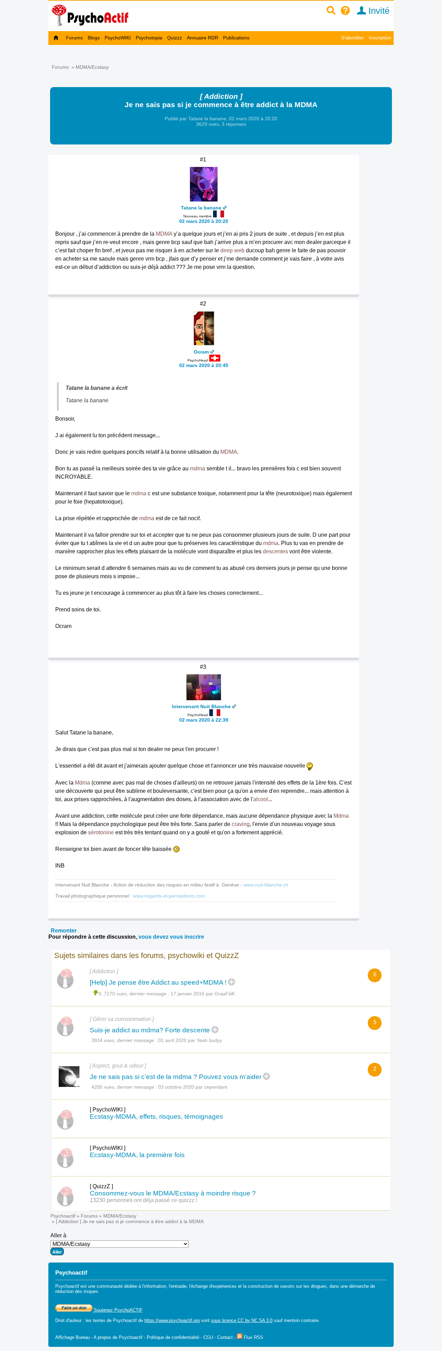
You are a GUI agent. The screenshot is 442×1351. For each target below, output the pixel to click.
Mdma (82, 783)
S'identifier (352, 37)
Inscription (380, 37)
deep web (232, 250)
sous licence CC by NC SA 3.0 (241, 1320)
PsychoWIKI (118, 37)
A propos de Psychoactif (118, 1337)
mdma (197, 468)
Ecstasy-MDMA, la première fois (137, 1154)
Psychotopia (149, 37)
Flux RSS (252, 1337)
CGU (208, 1337)
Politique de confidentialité (173, 1337)
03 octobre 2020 (176, 1087)
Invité (378, 11)
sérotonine (101, 832)
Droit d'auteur (68, 1320)
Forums (74, 37)
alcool (260, 799)
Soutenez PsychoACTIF (118, 1310)
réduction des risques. (77, 1291)
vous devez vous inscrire (171, 937)
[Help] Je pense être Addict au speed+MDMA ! (158, 982)
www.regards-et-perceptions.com (169, 896)
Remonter (64, 930)
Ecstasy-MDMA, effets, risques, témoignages (156, 1116)
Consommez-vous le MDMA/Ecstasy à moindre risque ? (173, 1193)
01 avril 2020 (172, 1040)
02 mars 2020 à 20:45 (203, 365)
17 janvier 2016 (187, 993)
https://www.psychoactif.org (172, 1320)
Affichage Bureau (72, 1337)
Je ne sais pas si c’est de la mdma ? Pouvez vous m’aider (175, 1076)
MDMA (164, 234)
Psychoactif (62, 1216)
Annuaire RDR (202, 37)
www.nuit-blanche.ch (265, 885)
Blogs (94, 37)
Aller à (58, 1235)
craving (241, 824)
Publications (236, 37)
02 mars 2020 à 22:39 (203, 720)
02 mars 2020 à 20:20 (203, 221)
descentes (275, 551)
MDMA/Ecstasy (92, 67)
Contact (225, 1337)
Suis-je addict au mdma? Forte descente (150, 1030)
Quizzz (174, 37)
